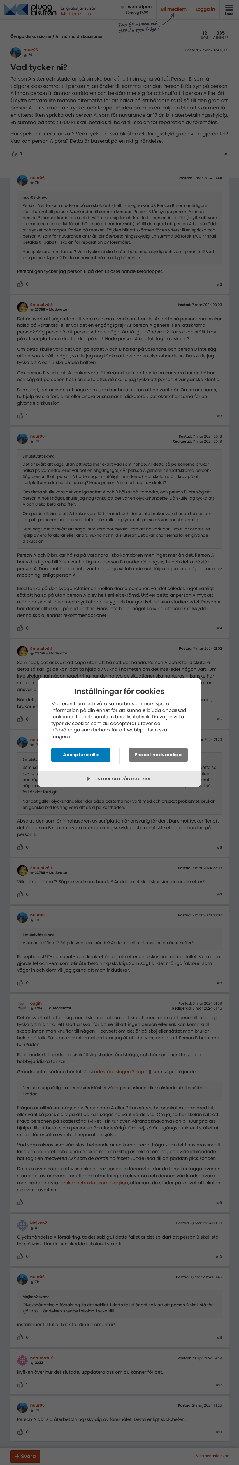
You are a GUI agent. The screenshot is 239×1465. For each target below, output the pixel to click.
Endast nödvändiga (158, 754)
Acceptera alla (81, 754)
